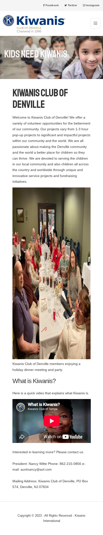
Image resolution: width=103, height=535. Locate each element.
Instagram (92, 5)
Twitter (72, 5)
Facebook (52, 5)
